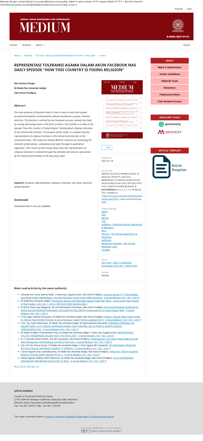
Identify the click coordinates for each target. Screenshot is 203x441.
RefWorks (106, 240)
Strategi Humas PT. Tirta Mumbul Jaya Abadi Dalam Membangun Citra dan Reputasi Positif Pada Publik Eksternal (79, 296)
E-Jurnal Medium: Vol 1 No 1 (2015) (122, 297)
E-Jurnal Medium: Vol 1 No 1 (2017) (123, 319)
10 (32, 366)
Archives (26, 44)
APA (104, 214)
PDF (108, 147)
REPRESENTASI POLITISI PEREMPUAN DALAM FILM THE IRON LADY (77, 334)
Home (17, 55)
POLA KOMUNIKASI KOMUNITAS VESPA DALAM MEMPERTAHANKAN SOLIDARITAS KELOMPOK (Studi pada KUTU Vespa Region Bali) (79, 309)
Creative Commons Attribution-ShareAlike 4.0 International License (79, 416)
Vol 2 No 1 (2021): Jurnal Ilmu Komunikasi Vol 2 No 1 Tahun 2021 (65, 55)
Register (179, 8)
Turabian (106, 249)
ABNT (105, 211)
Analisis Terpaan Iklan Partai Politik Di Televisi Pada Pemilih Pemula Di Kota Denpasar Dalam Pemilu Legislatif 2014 (80, 318)
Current (13, 44)
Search (186, 44)
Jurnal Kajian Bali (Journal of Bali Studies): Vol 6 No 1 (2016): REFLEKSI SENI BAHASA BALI (80, 302)
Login (189, 8)
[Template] (170, 177)
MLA (104, 230)
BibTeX (105, 218)
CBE (104, 221)
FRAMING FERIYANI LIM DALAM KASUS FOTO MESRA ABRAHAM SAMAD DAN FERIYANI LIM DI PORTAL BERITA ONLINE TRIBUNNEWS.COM (77, 326)
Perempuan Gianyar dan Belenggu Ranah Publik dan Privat (81, 300)
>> (37, 366)
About (39, 44)
